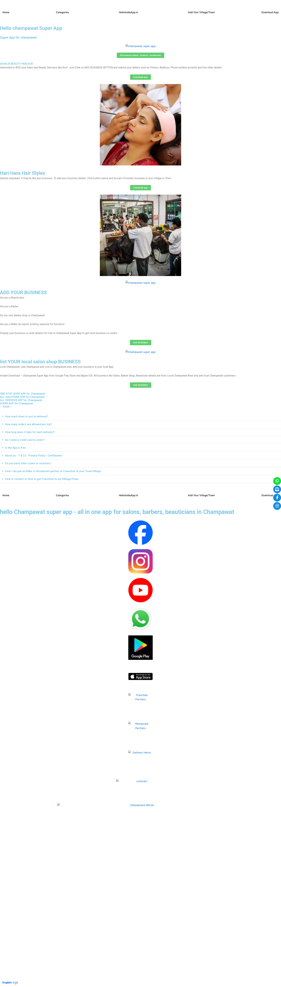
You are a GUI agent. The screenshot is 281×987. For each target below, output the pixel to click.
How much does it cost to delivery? (26, 416)
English (7, 982)
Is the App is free (15, 447)
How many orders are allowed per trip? (28, 424)
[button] (140, 416)
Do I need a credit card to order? (25, 439)
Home (5, 12)
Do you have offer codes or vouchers (28, 463)
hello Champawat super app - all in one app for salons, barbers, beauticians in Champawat (117, 512)
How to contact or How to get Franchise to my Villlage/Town (41, 479)
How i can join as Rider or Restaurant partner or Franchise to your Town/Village (53, 471)
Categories (62, 12)
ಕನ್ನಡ (15, 982)
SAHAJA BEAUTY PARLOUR (16, 63)
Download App (270, 12)
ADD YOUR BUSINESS (23, 292)
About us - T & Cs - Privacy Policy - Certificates (33, 455)
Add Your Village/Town (201, 12)
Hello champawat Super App (31, 28)
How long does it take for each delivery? (29, 432)
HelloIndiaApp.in (128, 12)
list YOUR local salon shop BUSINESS (40, 361)
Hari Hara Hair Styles (22, 173)
